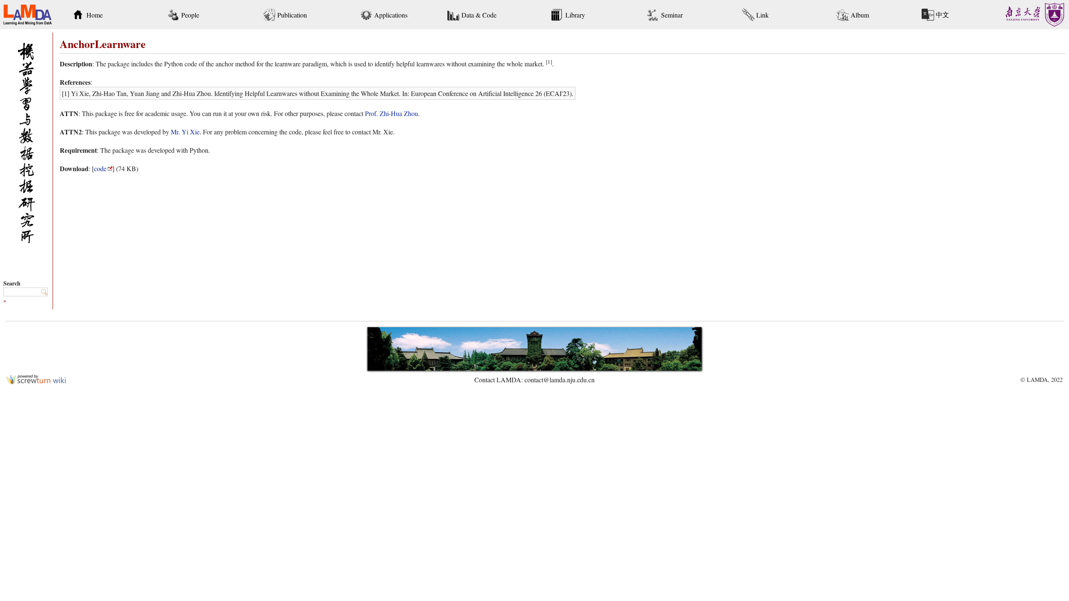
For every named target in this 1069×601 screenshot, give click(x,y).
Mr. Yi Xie (185, 131)
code (100, 168)
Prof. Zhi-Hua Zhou (391, 113)
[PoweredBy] (36, 381)
